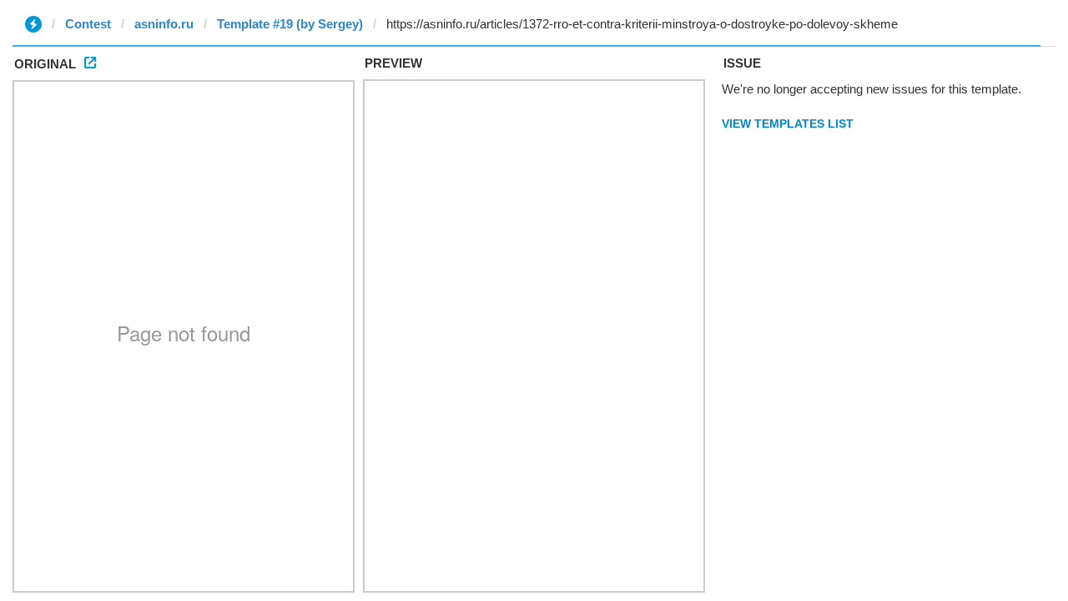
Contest (88, 24)
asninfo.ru (164, 24)
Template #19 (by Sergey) (290, 24)
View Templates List (788, 123)
